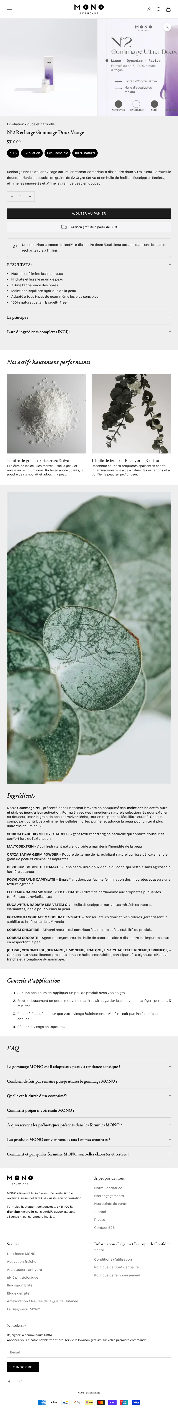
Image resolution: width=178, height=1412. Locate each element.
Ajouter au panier (89, 213)
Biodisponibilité (19, 1285)
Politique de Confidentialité (116, 1267)
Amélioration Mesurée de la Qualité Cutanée (42, 1301)
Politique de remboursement (117, 1275)
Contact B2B (104, 1228)
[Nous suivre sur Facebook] (9, 1381)
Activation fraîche (21, 1261)
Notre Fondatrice (108, 1188)
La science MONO (21, 1254)
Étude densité (18, 1293)
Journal (100, 1212)
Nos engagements (109, 1196)
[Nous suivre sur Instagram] (20, 1381)
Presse (99, 1219)
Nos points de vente (110, 1204)
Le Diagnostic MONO (23, 1309)
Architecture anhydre (24, 1270)
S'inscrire (22, 1367)
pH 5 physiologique (22, 1277)
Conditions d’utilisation (113, 1259)
